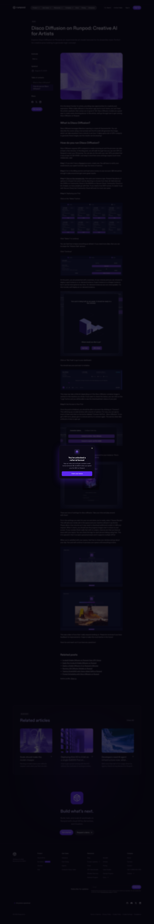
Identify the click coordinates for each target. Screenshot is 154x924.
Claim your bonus (77, 473)
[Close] (92, 448)
